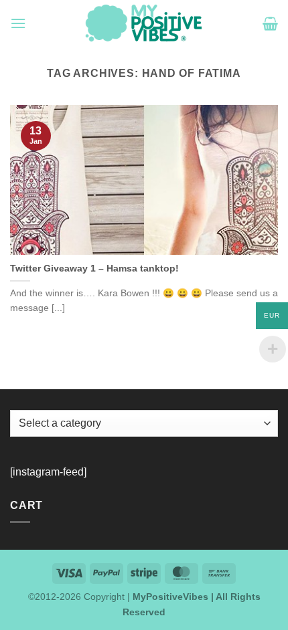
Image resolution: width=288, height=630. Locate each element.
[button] (18, 23)
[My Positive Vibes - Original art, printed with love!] (144, 23)
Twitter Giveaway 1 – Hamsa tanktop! (94, 269)
